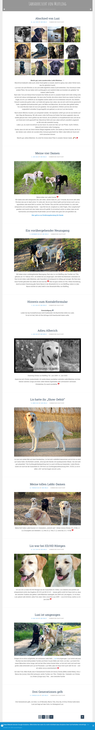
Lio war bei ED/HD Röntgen (47, 546)
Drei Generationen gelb (47, 692)
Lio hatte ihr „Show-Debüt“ (47, 399)
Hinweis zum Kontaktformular (47, 301)
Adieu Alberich (48, 330)
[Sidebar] (4, 9)
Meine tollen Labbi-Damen (47, 484)
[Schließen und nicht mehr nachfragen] (93, 726)
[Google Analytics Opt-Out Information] (2, 726)
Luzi (55, 658)
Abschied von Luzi (47, 18)
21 (51, 717)
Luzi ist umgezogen (47, 615)
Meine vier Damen (47, 153)
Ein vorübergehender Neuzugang (47, 230)
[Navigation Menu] (90, 9)
